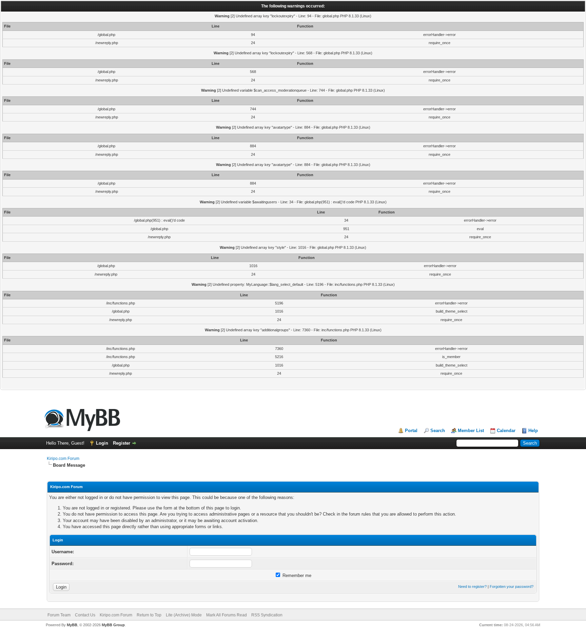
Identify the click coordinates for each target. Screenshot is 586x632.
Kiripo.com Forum (63, 458)
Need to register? (472, 586)
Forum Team (59, 615)
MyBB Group (113, 625)
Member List (471, 430)
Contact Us (85, 615)
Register (121, 443)
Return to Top (149, 615)
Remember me (296, 575)
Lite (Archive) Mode (184, 615)
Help (533, 430)
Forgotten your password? (511, 586)
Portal (411, 430)
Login (102, 443)
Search (437, 430)
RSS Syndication (266, 615)
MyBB (72, 625)
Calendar (506, 430)
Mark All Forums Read (226, 615)
